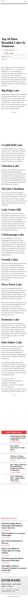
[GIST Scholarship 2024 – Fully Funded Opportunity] (5, 478)
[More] (16, 63)
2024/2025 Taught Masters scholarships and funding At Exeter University (12, 526)
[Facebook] (2, 63)
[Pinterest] (9, 63)
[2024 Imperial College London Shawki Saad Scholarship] (5, 438)
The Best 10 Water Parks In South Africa (18, 457)
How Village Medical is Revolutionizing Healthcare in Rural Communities (18, 467)
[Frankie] (2, 53)
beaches (13, 69)
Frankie (11, 53)
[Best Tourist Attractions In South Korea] (5, 448)
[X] (6, 63)
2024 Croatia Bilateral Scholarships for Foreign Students (10, 551)
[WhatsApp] (13, 63)
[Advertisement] (14, 20)
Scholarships (15, 442)
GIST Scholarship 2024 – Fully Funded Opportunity (17, 478)
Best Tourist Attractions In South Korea (17, 447)
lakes (8, 71)
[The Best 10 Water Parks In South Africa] (5, 458)
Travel (13, 451)
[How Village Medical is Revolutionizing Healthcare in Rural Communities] (5, 467)
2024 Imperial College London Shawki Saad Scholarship (18, 438)
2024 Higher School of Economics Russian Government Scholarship (13, 568)
